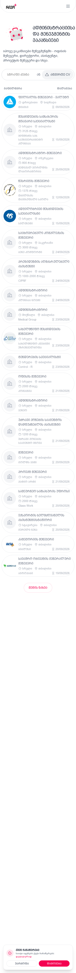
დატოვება (54, 963)
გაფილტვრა (13, 88)
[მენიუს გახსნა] (68, 6)
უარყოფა (22, 963)
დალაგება (64, 88)
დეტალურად (24, 956)
